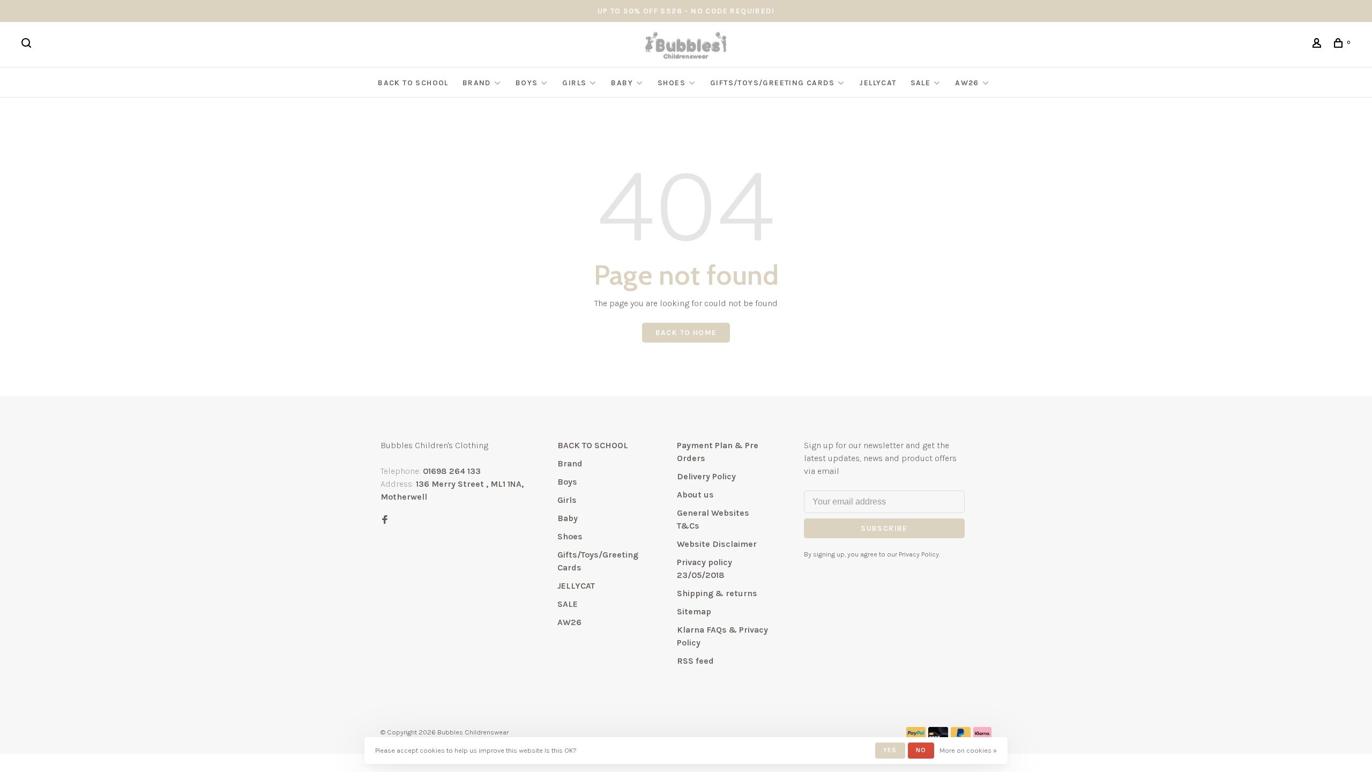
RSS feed (695, 661)
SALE (921, 82)
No (921, 750)
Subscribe (884, 528)
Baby (622, 82)
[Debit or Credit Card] (938, 736)
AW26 (967, 82)
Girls (574, 82)
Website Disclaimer (717, 544)
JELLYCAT (877, 82)
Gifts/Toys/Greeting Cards (773, 82)
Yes (890, 750)
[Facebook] (385, 520)
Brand (477, 82)
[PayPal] (916, 736)
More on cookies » (968, 750)
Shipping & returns (717, 593)
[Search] (27, 44)
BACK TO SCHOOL (413, 82)
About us (695, 494)
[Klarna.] (982, 736)
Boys (527, 82)
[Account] (1318, 44)
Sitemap (694, 611)
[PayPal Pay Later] (961, 736)
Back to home (686, 332)
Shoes (671, 82)
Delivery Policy (706, 476)
